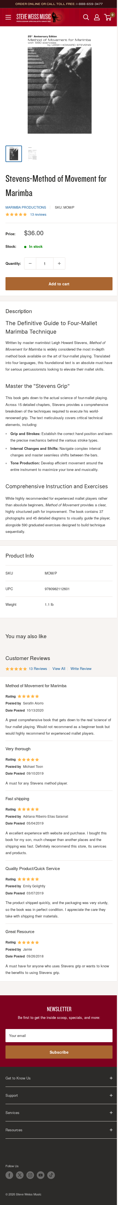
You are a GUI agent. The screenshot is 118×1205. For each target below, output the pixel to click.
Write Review (81, 668)
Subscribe (59, 1052)
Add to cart (59, 283)
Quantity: (13, 263)
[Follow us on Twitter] (20, 1175)
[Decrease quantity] (30, 263)
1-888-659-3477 (89, 4)
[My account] (97, 17)
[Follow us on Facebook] (9, 1175)
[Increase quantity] (59, 263)
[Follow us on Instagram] (30, 1175)
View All (58, 668)
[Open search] (86, 17)
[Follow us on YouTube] (40, 1175)
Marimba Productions (25, 207)
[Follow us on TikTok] (51, 1175)
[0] (108, 17)
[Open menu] (8, 17)
